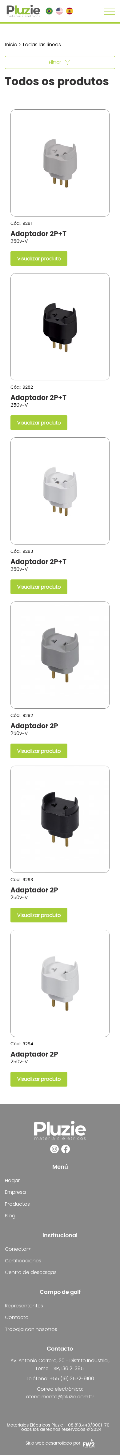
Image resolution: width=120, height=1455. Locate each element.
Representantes (24, 1305)
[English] (59, 11)
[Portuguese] (49, 11)
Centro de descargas (31, 1272)
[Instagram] (54, 1149)
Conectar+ (18, 1249)
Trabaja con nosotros (31, 1329)
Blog (10, 1215)
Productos (17, 1204)
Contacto (17, 1317)
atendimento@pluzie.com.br (60, 1396)
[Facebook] (65, 1149)
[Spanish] (69, 11)
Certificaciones (23, 1260)
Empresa (15, 1192)
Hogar (12, 1180)
